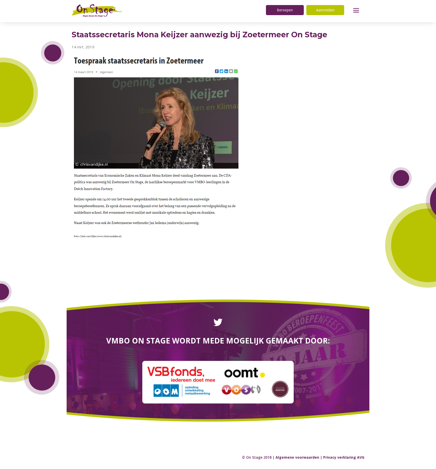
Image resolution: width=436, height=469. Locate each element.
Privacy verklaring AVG (343, 457)
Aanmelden (325, 10)
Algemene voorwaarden (297, 457)
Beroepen (285, 10)
